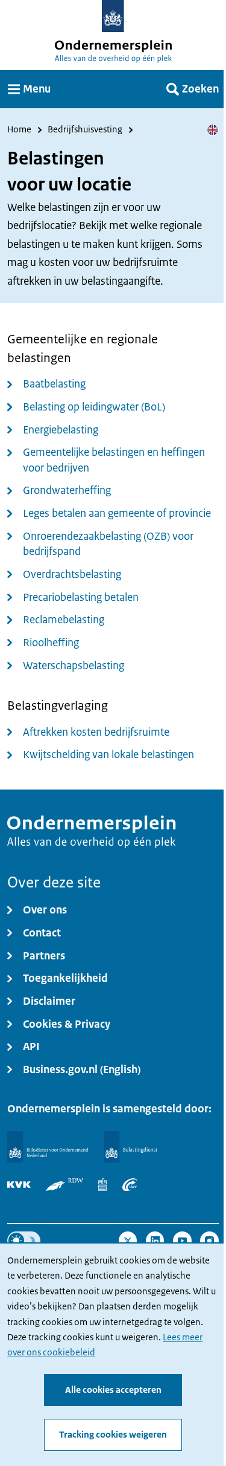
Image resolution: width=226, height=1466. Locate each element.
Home (19, 130)
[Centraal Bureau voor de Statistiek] (102, 1184)
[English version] (213, 130)
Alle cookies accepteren (113, 1389)
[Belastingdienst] (131, 1147)
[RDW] (64, 1184)
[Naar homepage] (113, 16)
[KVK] (19, 1184)
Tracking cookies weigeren (113, 1434)
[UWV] (129, 1184)
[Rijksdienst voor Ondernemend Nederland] (47, 1147)
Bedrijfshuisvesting (85, 130)
